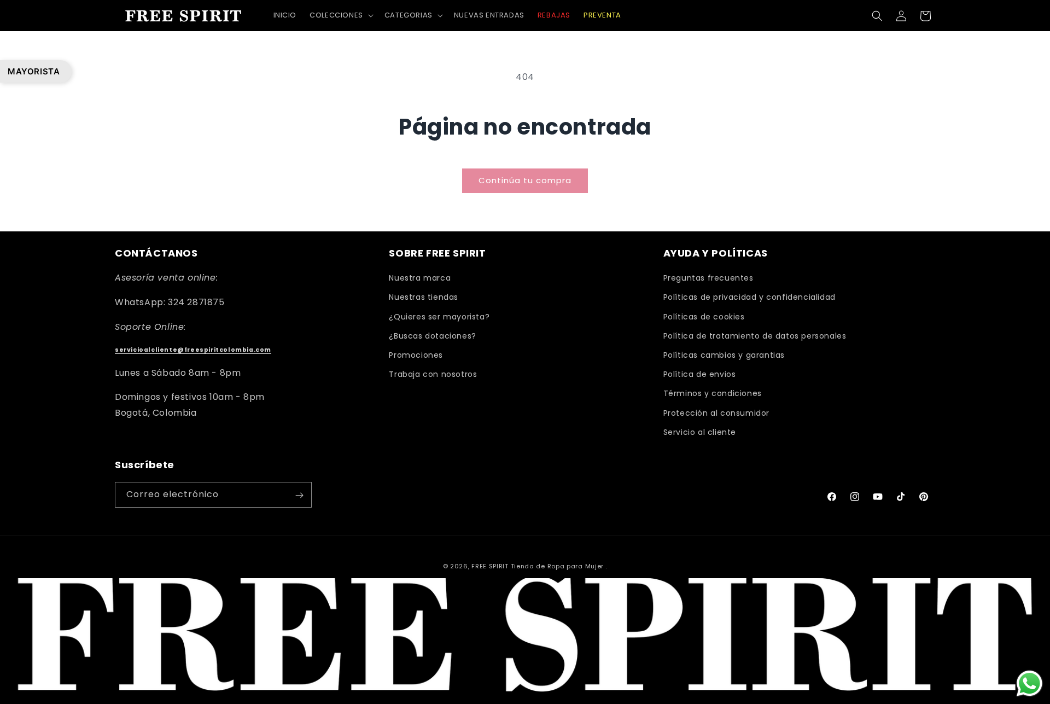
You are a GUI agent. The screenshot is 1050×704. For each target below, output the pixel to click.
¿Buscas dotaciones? (432, 335)
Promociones (416, 355)
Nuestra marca (420, 278)
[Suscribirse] (299, 495)
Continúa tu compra (525, 180)
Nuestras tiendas (423, 297)
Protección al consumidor (716, 413)
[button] (340, 15)
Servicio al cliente (699, 432)
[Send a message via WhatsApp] (1029, 683)
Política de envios (699, 374)
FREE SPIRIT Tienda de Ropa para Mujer (537, 566)
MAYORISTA (34, 71)
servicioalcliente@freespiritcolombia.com (193, 350)
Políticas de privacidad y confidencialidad (749, 297)
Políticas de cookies (704, 316)
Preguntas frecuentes (708, 278)
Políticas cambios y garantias (724, 355)
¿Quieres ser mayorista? (439, 316)
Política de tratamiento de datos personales (755, 335)
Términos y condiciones (712, 393)
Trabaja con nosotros (433, 374)
